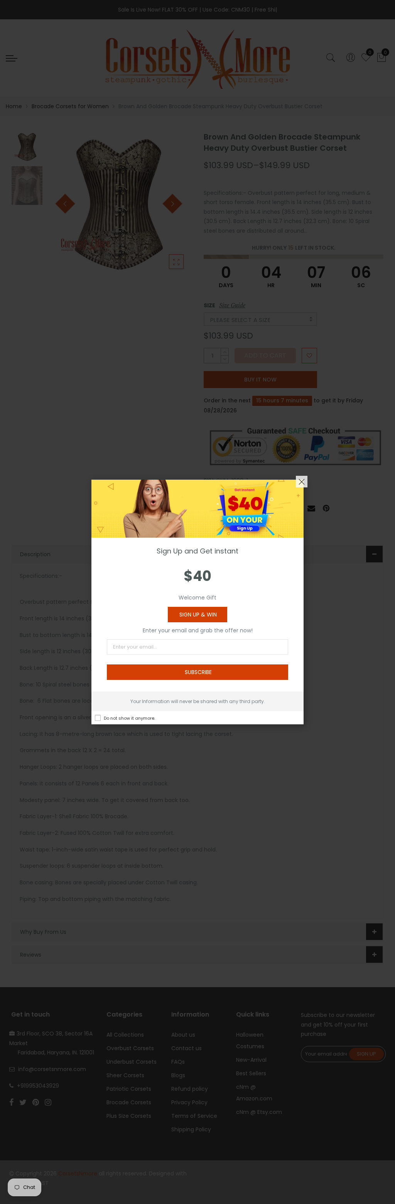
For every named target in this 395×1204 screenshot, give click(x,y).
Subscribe (198, 672)
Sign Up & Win (198, 614)
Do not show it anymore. (129, 718)
